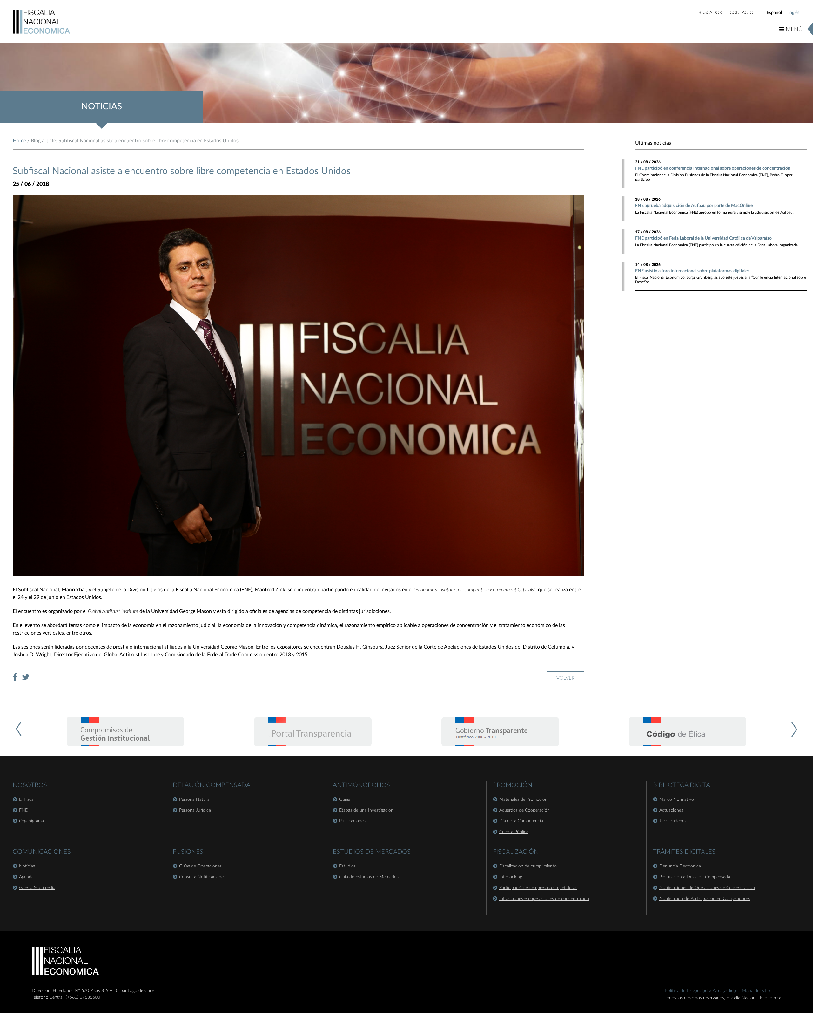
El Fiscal (27, 799)
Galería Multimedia (37, 888)
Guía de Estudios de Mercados (369, 877)
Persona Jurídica (195, 810)
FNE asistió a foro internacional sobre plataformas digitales (692, 271)
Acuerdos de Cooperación (524, 810)
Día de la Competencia (521, 821)
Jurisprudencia (673, 821)
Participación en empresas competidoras (538, 888)
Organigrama (31, 821)
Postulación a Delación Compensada (694, 877)
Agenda (26, 877)
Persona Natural (195, 799)
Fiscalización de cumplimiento (528, 866)
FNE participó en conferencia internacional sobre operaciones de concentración (712, 168)
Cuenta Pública (513, 832)
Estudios (347, 866)
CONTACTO (741, 12)
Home (19, 140)
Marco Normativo (676, 799)
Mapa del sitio (756, 991)
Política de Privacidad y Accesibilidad (701, 991)
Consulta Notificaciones (202, 877)
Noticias (27, 866)
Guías (344, 799)
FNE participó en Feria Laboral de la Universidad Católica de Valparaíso (703, 238)
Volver (565, 678)
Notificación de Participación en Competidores (704, 898)
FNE (23, 810)
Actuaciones (671, 810)
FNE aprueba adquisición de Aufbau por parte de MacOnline (694, 205)
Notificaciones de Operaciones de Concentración (707, 888)
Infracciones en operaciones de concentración (544, 898)
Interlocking (510, 877)
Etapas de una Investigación (366, 810)
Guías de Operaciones (200, 866)
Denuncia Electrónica (680, 866)
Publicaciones (352, 821)
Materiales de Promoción (523, 799)
